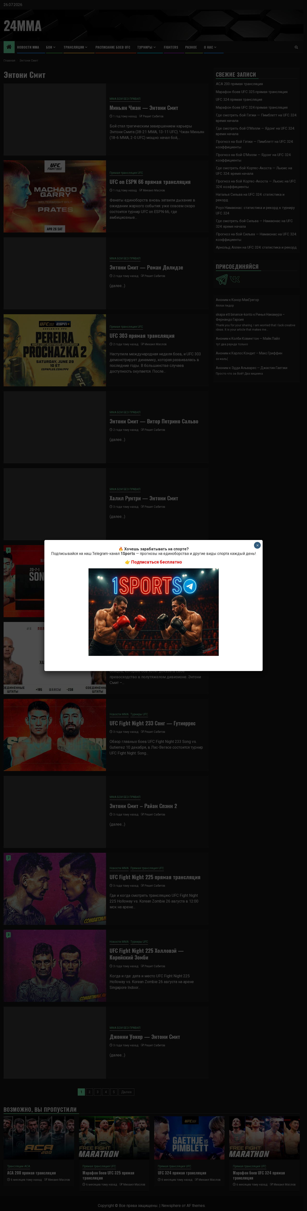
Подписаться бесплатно (156, 562)
